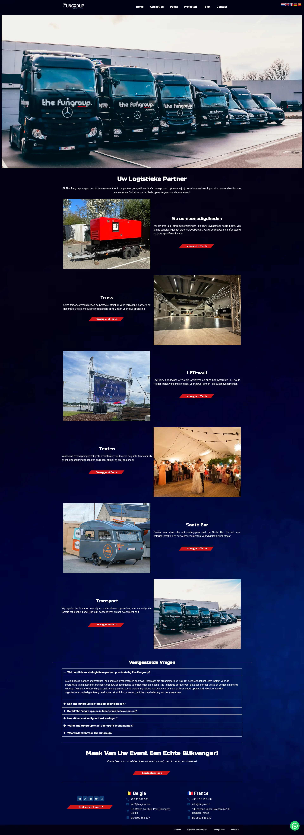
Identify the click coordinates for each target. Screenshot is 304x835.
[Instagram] (85, 798)
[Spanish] (300, 4)
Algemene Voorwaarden (197, 830)
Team (206, 6)
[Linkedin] (90, 798)
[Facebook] (79, 798)
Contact (222, 6)
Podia (174, 6)
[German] (295, 4)
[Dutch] (283, 4)
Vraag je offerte (197, 246)
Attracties (157, 6)
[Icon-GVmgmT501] (101, 798)
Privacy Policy (218, 830)
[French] (291, 4)
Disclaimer (235, 830)
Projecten (190, 6)
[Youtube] (96, 798)
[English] (287, 4)
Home (140, 6)
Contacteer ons (152, 773)
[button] (295, 826)
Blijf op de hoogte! (91, 807)
